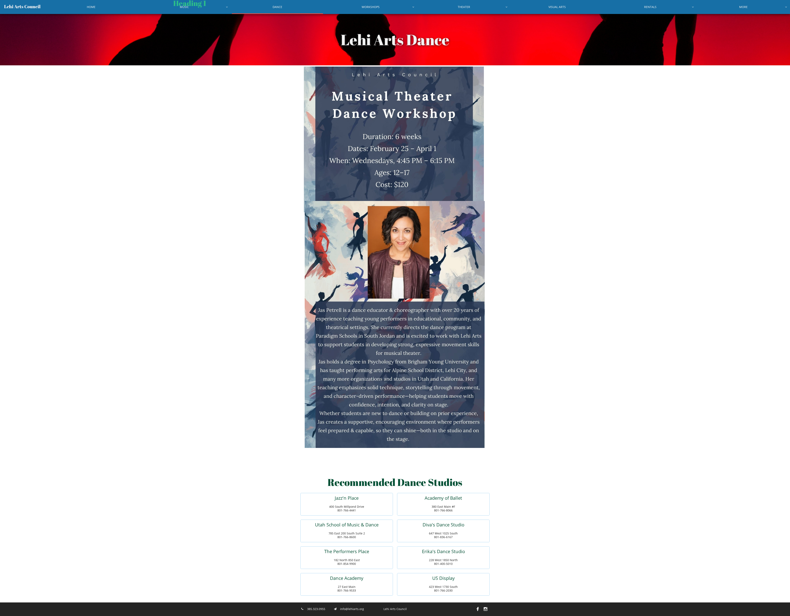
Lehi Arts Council (395, 609)
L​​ (5, 6)
